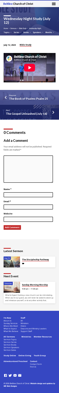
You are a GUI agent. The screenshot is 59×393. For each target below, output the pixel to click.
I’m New (7, 318)
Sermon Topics (10, 339)
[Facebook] (5, 375)
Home (6, 28)
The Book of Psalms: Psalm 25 (28, 98)
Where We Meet (11, 326)
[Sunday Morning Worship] (12, 287)
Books (26, 32)
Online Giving (24, 355)
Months (49, 32)
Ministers (24, 323)
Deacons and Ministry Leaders (33, 328)
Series (17, 32)
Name (7, 189)
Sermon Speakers (11, 347)
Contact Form (36, 364)
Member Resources (43, 336)
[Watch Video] (23, 263)
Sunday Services (10, 323)
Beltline (18, 3)
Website (8, 213)
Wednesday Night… (35, 28)
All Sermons (9, 336)
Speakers (37, 32)
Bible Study (23, 28)
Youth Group (40, 355)
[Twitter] (10, 375)
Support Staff (26, 331)
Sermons (13, 28)
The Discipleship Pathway (35, 259)
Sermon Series (10, 342)
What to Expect (10, 328)
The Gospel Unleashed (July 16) (26, 113)
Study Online (10, 355)
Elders (23, 326)
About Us (7, 321)
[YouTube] (15, 375)
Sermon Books (10, 345)
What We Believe (11, 331)
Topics (7, 32)
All (22, 321)
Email (7, 201)
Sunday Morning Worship (35, 284)
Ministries (26, 336)
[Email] (20, 375)
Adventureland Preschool (16, 361)
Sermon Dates (10, 350)
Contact (33, 361)
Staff (23, 318)
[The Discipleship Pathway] (12, 262)
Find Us (33, 367)
